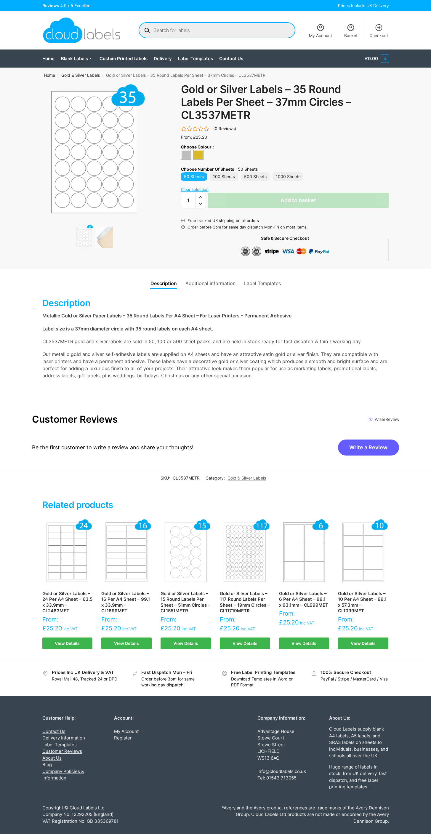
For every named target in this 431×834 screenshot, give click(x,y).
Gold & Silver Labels (80, 75)
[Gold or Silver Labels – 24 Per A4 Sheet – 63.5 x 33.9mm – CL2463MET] (67, 552)
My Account (320, 35)
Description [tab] (163, 283)
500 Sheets (255, 176)
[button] (377, 59)
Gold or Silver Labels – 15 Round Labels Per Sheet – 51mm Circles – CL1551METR (185, 602)
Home (49, 75)
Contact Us (53, 731)
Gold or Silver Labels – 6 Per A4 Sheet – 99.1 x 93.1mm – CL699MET (303, 599)
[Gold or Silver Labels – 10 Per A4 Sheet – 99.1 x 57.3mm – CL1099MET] (363, 552)
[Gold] (198, 154)
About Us (52, 758)
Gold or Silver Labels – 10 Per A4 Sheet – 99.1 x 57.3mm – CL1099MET (362, 602)
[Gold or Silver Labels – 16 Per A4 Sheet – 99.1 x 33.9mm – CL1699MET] (126, 552)
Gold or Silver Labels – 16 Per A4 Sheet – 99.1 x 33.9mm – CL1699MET (125, 602)
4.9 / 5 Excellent (68, 5)
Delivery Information (63, 738)
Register (123, 738)
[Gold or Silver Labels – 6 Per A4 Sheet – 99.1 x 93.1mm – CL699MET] (304, 552)
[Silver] (185, 154)
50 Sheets (194, 176)
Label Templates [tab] (262, 283)
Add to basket (298, 200)
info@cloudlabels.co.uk (281, 771)
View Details (67, 643)
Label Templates (59, 744)
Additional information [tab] (210, 283)
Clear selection (195, 189)
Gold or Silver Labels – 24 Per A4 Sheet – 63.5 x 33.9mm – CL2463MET (67, 602)
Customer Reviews (62, 751)
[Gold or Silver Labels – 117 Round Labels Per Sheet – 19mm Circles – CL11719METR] (245, 552)
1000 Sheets (288, 176)
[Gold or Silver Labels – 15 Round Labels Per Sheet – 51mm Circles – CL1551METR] (186, 552)
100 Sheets (224, 176)
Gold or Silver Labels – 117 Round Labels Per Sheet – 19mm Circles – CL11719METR (245, 602)
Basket (351, 35)
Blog (47, 764)
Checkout (378, 35)
